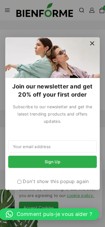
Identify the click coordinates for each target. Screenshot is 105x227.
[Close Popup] (92, 43)
